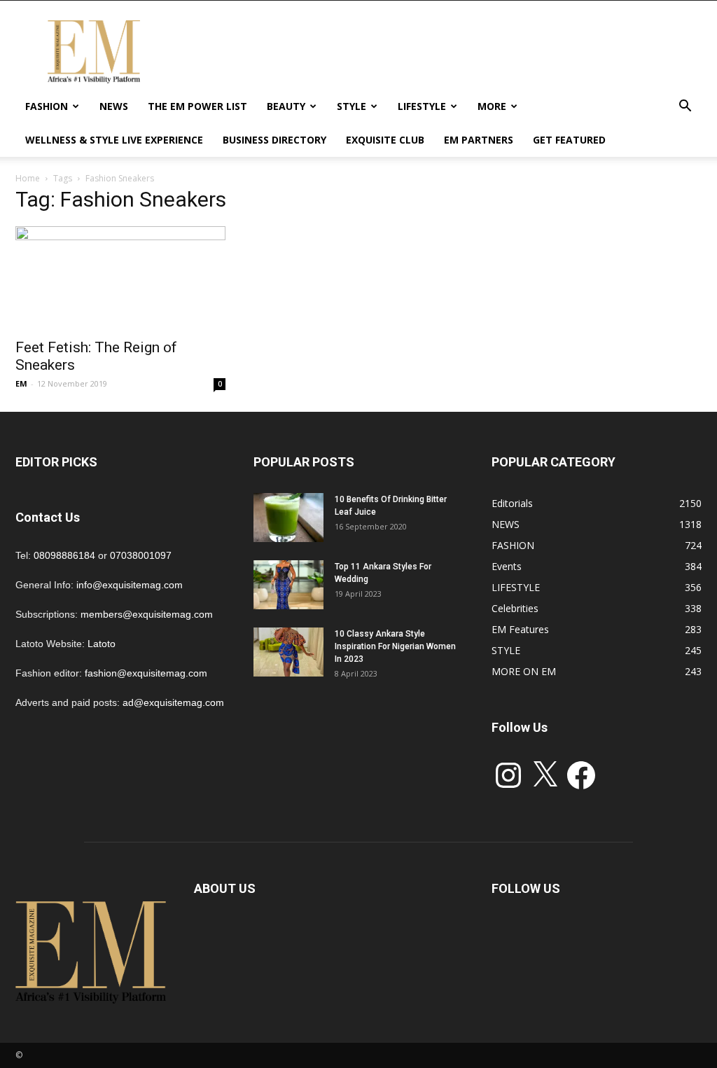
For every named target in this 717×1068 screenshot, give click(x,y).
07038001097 (141, 555)
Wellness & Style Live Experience (114, 139)
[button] (685, 107)
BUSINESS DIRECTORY (274, 139)
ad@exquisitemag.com (173, 702)
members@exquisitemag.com (147, 614)
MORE (492, 106)
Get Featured (569, 139)
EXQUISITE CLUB (385, 139)
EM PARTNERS (478, 139)
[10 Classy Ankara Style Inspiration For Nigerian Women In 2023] (288, 652)
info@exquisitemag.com (129, 584)
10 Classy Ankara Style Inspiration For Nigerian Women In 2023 (395, 646)
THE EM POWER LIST (197, 106)
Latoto (102, 643)
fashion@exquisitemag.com (146, 673)
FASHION (46, 106)
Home (27, 178)
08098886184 (64, 555)
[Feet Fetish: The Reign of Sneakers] (120, 278)
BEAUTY (286, 106)
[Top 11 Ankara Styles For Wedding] (288, 584)
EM (21, 383)
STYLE (351, 106)
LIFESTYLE (422, 106)
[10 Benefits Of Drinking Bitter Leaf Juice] (288, 517)
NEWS (113, 106)
